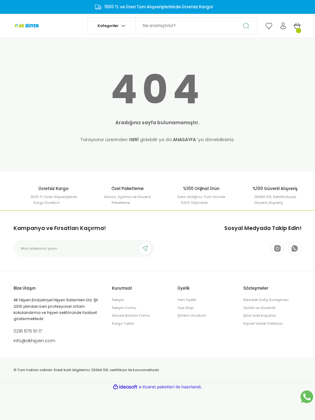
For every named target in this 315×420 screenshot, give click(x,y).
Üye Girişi (185, 307)
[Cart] (297, 26)
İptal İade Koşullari (259, 315)
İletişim (118, 299)
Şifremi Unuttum (191, 315)
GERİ (134, 139)
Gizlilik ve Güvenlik (259, 307)
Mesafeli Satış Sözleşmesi (266, 299)
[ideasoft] (125, 387)
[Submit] (145, 248)
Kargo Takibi (123, 323)
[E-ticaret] (157, 387)
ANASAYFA (184, 139)
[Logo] (26, 25)
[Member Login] (283, 26)
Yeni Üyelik (186, 299)
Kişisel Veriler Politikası (263, 323)
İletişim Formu (124, 307)
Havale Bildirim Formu (131, 315)
